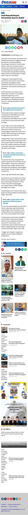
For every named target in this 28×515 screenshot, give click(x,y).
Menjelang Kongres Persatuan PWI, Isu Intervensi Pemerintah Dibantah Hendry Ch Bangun (7, 316)
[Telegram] (15, 47)
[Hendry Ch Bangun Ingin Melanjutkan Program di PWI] (21, 287)
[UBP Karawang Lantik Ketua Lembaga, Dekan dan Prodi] (4, 477)
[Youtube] (18, 47)
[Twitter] (9, 47)
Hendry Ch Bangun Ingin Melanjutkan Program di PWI (20, 294)
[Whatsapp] (12, 47)
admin (2, 20)
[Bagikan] (25, 21)
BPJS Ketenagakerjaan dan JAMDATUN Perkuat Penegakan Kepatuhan (17, 373)
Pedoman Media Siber (14, 504)
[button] (23, 2)
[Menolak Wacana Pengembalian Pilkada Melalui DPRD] (21, 261)
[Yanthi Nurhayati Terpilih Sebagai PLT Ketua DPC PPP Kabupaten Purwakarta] (7, 290)
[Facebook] (6, 47)
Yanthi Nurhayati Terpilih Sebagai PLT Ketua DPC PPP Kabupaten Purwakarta (6, 299)
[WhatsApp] (25, 249)
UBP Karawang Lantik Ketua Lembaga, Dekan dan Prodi (16, 476)
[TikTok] (14, 499)
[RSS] (20, 499)
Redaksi (3, 504)
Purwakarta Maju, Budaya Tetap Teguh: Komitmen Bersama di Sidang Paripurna (17, 356)
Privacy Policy (13, 506)
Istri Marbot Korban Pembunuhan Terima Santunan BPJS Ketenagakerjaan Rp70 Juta (17, 329)
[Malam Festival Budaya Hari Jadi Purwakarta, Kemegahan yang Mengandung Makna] (4, 364)
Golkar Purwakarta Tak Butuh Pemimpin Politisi (20, 314)
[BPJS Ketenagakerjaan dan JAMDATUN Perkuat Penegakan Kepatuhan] (4, 374)
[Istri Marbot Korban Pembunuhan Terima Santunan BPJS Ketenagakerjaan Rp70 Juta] (4, 330)
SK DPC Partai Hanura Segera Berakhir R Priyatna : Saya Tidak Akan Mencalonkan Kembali (7, 280)
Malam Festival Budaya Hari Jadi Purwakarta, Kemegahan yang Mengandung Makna (17, 363)
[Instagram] (21, 47)
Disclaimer (4, 506)
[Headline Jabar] (8, 2)
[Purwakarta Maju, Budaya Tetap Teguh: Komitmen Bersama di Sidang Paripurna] (4, 357)
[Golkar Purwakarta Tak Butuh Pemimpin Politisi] (21, 307)
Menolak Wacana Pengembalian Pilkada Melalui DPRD (20, 269)
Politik (3, 13)
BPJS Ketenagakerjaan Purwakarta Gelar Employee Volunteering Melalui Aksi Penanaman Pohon (17, 342)
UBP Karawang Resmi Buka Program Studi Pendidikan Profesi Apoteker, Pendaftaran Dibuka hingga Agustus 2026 (17, 459)
